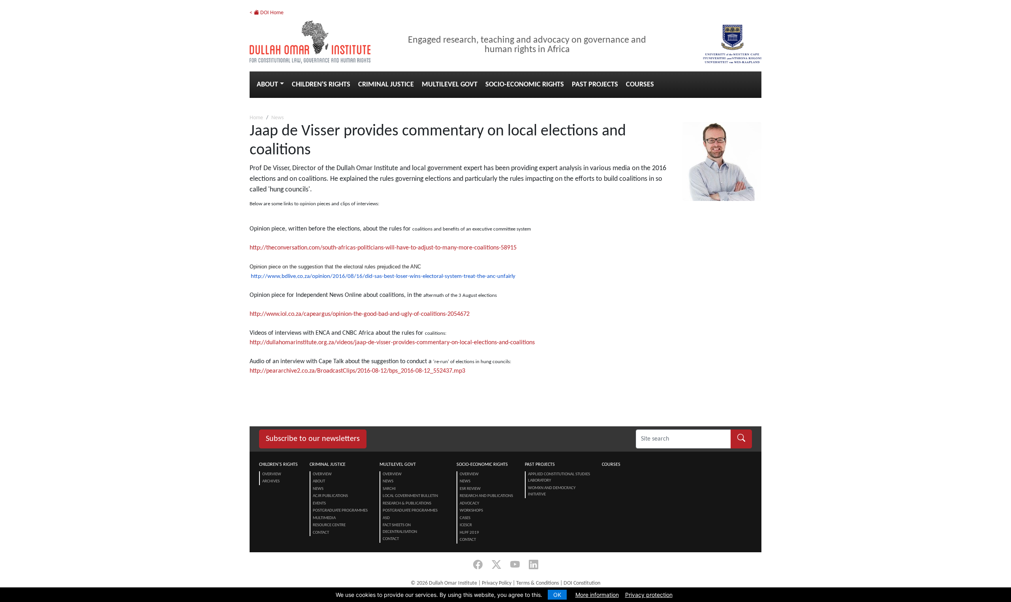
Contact (321, 533)
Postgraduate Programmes (340, 510)
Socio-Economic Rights (524, 84)
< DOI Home (267, 13)
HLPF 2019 (469, 533)
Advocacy (469, 503)
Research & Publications (407, 503)
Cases (465, 518)
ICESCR (466, 525)
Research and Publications (486, 496)
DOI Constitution (582, 583)
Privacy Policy (496, 583)
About (267, 84)
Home (256, 118)
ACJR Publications (330, 496)
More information (597, 594)
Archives (271, 481)
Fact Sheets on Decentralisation (400, 528)
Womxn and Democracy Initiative (551, 491)
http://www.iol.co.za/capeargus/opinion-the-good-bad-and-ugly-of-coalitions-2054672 (360, 314)
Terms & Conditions (537, 583)
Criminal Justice (386, 84)
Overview (271, 474)
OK (557, 594)
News (277, 118)
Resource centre (329, 525)
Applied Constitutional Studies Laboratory (559, 477)
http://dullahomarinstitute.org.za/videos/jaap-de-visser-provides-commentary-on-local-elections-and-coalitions (392, 342)
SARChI (389, 489)
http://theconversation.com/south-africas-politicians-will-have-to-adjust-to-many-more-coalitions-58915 (383, 248)
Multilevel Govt (449, 84)
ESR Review (470, 489)
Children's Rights (321, 84)
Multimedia (324, 518)
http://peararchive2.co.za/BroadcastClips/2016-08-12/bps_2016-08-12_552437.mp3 (357, 371)
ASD (386, 518)
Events (319, 503)
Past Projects (595, 84)
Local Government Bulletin (410, 496)
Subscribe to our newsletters (313, 439)
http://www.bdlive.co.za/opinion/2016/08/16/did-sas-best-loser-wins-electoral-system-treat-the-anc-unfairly (383, 276)
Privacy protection (649, 594)
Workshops (471, 510)
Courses (640, 84)
